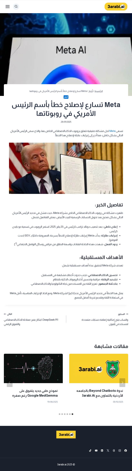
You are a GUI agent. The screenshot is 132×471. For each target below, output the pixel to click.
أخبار (66, 97)
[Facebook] (125, 450)
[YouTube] (96, 450)
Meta (112, 131)
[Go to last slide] (122, 382)
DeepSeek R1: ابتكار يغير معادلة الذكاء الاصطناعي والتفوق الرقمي (31, 319)
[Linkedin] (102, 450)
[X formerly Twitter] (107, 450)
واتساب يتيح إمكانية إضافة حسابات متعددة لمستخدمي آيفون (105, 319)
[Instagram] (119, 450)
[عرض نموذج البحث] (16, 7)
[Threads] (113, 450)
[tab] (72, 414)
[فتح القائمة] (7, 6)
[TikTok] (90, 450)
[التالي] (10, 382)
